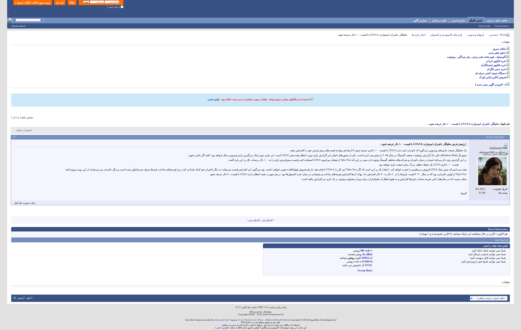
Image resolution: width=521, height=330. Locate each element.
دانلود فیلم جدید (497, 52)
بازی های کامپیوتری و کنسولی (446, 34)
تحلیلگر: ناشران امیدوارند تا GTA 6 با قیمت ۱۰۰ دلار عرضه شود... (463, 123)
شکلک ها (367, 254)
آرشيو (21, 297)
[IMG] (365, 257)
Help (72, 2)
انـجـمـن (493, 34)
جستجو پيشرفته (18, 25)
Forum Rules (365, 270)
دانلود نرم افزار (439, 20)
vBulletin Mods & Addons (277, 320)
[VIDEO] (367, 261)
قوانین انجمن (213, 99)
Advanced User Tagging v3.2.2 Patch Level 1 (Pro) (239, 320)
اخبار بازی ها (418, 34)
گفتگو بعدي (254, 220)
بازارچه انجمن (458, 20)
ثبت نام (59, 2)
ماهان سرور (499, 48)
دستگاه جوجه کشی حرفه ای (490, 73)
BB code (365, 250)
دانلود (29, 297)
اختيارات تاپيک (24, 130)
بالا (14, 297)
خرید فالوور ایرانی (496, 60)
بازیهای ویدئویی (475, 34)
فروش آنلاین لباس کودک (492, 77)
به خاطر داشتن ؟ (114, 7)
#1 (14, 137)
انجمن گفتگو (476, 20)
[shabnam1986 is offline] (492, 171)
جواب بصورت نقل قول (24, 203)
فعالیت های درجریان (497, 20)
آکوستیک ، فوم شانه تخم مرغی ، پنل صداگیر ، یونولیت (476, 56)
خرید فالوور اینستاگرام (493, 65)
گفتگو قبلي (267, 220)
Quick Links (484, 26)
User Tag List (501, 240)
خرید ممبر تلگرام (496, 69)
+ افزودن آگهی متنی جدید (491, 84)
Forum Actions (502, 26)
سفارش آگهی (420, 20)
